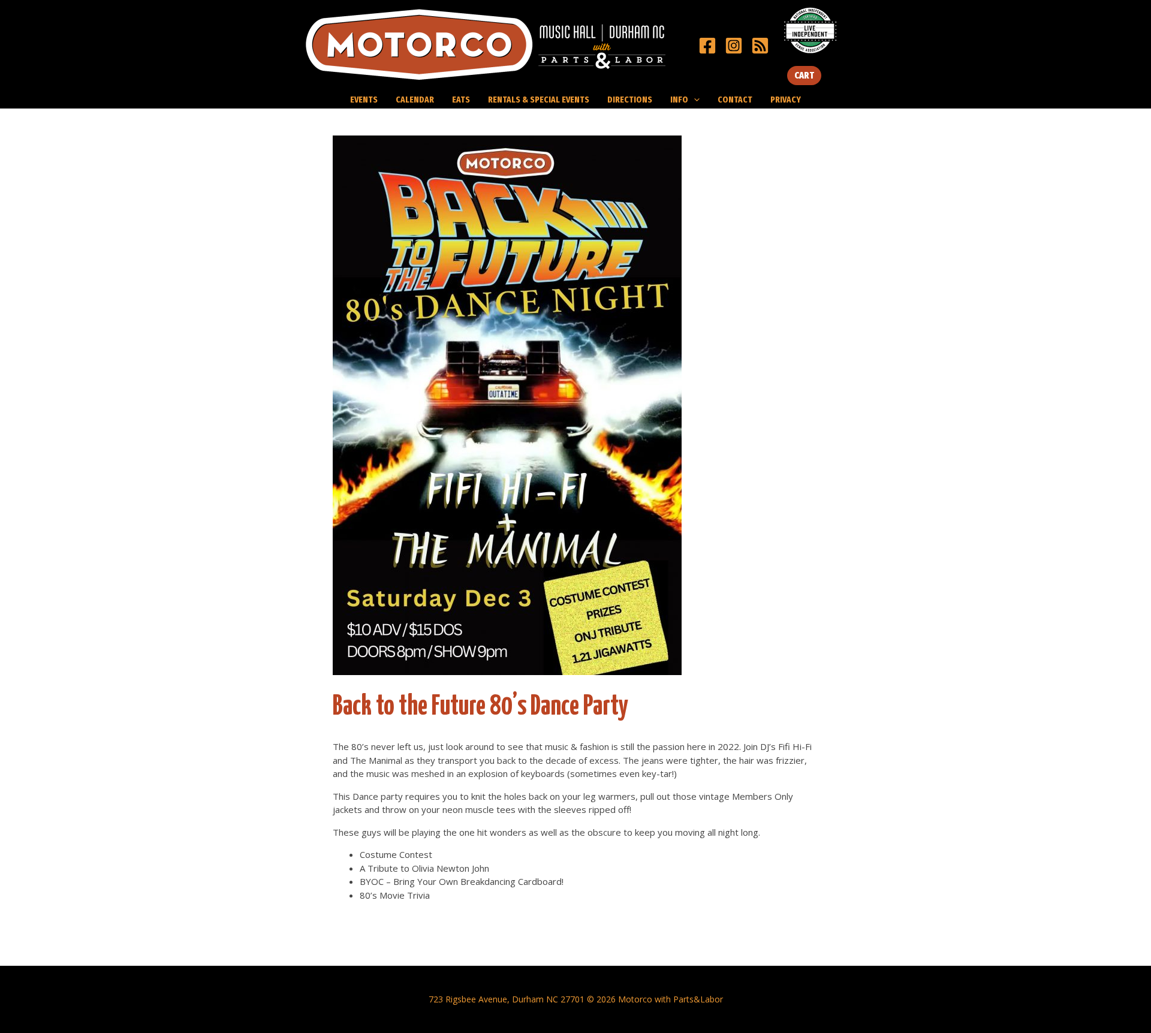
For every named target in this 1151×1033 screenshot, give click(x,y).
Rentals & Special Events (538, 99)
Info (679, 99)
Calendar (415, 99)
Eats (461, 99)
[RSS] (760, 46)
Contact (735, 99)
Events (364, 99)
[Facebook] (707, 46)
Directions (629, 99)
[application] (694, 100)
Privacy (785, 99)
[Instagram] (734, 46)
